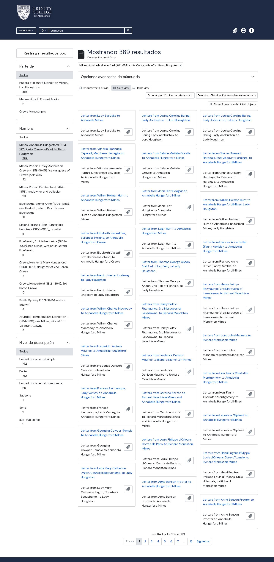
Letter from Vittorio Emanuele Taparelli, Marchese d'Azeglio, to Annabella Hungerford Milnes (102, 153)
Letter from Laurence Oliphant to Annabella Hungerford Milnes (225, 417)
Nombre (26, 128)
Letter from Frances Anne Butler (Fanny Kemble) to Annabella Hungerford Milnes (225, 246)
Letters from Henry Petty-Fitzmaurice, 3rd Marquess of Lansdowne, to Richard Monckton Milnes (226, 291)
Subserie (28, 397)
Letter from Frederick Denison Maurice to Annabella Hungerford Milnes (103, 350)
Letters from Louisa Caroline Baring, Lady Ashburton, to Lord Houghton (166, 118)
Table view (142, 88)
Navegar (25, 30)
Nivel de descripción (36, 342)
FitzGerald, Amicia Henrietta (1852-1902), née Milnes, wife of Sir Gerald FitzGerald (43, 248)
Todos (23, 75)
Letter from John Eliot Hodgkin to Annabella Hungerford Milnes (164, 193)
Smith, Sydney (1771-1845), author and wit (42, 304)
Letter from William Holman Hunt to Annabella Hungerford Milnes (104, 197)
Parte (29, 373)
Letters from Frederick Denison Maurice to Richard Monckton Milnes (166, 357)
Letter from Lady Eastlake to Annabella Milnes (100, 118)
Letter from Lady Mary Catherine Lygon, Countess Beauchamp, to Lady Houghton (106, 472)
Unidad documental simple (37, 361)
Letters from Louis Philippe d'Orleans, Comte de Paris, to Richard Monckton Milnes (167, 444)
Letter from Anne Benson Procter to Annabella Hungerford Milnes (166, 484)
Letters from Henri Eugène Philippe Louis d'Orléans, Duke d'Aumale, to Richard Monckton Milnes (226, 457)
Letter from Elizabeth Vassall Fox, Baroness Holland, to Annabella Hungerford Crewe (103, 237)
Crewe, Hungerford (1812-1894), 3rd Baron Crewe (43, 287)
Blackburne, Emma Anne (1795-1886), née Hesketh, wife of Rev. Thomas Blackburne (44, 210)
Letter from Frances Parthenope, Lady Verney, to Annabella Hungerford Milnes (103, 392)
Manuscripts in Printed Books (39, 101)
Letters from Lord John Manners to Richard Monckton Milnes (227, 337)
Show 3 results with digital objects (234, 104)
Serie (28, 409)
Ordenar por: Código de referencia (169, 95)
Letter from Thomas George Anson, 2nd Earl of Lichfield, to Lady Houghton (166, 266)
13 (191, 541)
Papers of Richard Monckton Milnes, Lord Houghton (43, 87)
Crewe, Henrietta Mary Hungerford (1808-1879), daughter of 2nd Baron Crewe (43, 269)
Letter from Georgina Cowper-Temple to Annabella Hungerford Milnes (107, 433)
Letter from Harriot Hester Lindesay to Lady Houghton (105, 277)
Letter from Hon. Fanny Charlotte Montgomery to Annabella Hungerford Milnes (225, 377)
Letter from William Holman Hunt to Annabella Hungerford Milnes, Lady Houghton (227, 204)
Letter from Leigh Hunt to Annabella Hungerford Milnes (166, 231)
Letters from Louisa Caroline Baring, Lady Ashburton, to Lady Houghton (227, 118)
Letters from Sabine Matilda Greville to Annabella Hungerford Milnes (166, 155)
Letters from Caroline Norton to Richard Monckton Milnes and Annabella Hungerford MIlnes (163, 397)
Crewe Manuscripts (32, 113)
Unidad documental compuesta (40, 385)
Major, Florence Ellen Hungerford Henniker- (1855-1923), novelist (41, 229)
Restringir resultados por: (45, 53)
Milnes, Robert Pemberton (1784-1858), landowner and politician (41, 191)
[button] (235, 30)
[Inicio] (36, 12)
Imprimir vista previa (95, 88)
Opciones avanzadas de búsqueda (110, 76)
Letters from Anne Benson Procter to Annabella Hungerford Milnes (228, 502)
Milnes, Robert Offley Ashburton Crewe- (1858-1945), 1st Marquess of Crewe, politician (44, 172)
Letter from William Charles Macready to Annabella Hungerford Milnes (106, 311)
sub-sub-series (29, 422)
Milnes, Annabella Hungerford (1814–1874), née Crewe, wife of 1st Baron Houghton (43, 151)
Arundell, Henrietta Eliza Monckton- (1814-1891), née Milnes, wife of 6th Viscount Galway (43, 323)
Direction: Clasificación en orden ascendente (226, 95)
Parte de (26, 66)
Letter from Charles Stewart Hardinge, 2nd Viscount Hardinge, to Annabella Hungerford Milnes (227, 157)
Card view (122, 88)
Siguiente (203, 541)
